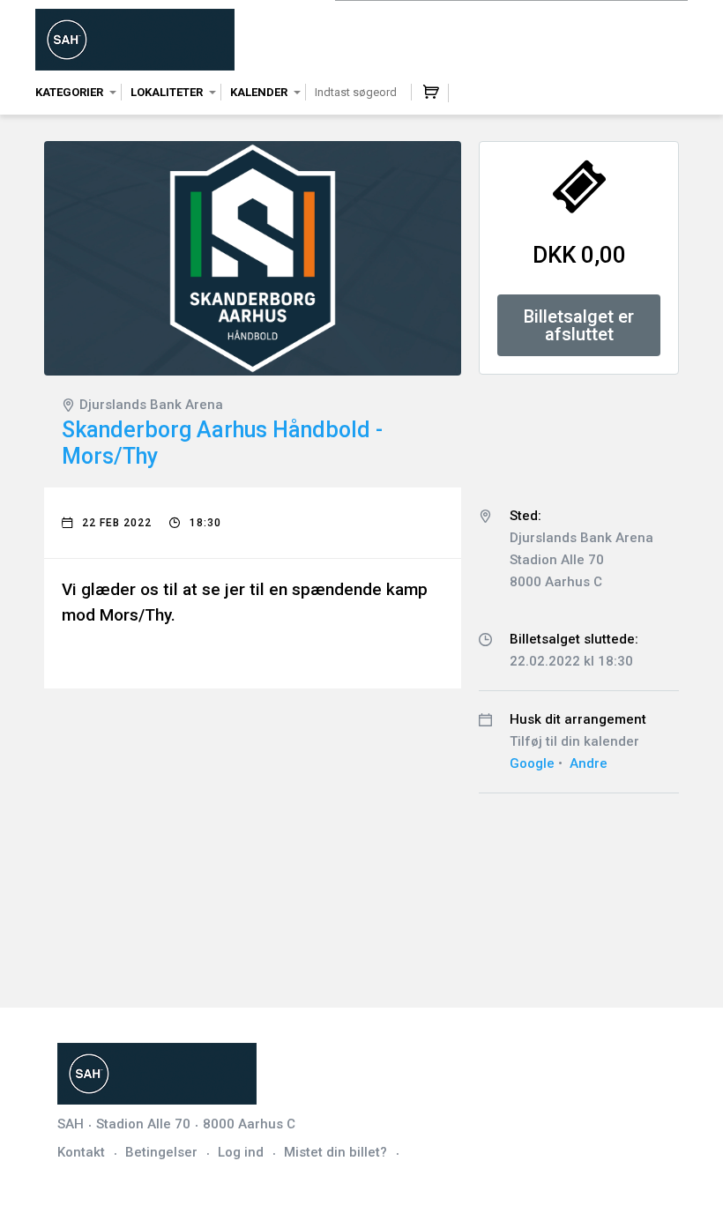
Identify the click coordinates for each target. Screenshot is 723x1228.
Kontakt (81, 1152)
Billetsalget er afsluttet (579, 325)
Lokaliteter (166, 92)
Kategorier (69, 92)
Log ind (241, 1152)
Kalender (258, 92)
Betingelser (161, 1152)
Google (532, 763)
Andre (588, 763)
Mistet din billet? (335, 1152)
